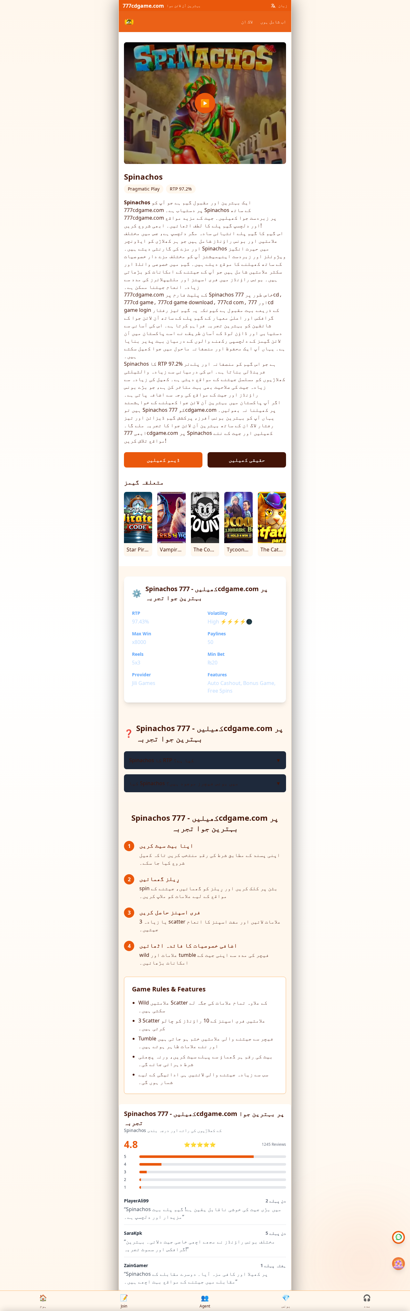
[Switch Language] (273, 5)
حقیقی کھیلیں (247, 459)
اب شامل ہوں (273, 22)
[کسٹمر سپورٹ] (398, 1237)
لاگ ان (247, 22)
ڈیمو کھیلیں (163, 459)
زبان (282, 5)
